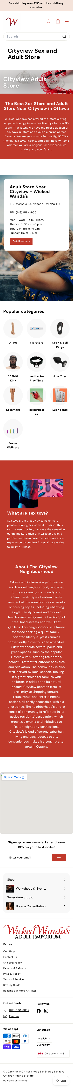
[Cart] (57, 21)
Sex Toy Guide (11, 985)
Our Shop (9, 951)
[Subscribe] (59, 857)
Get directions (21, 241)
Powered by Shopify (15, 1080)
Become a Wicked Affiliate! (19, 990)
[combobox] (36, 36)
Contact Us (10, 957)
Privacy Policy (11, 973)
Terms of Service (13, 979)
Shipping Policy (12, 962)
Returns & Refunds (14, 968)
